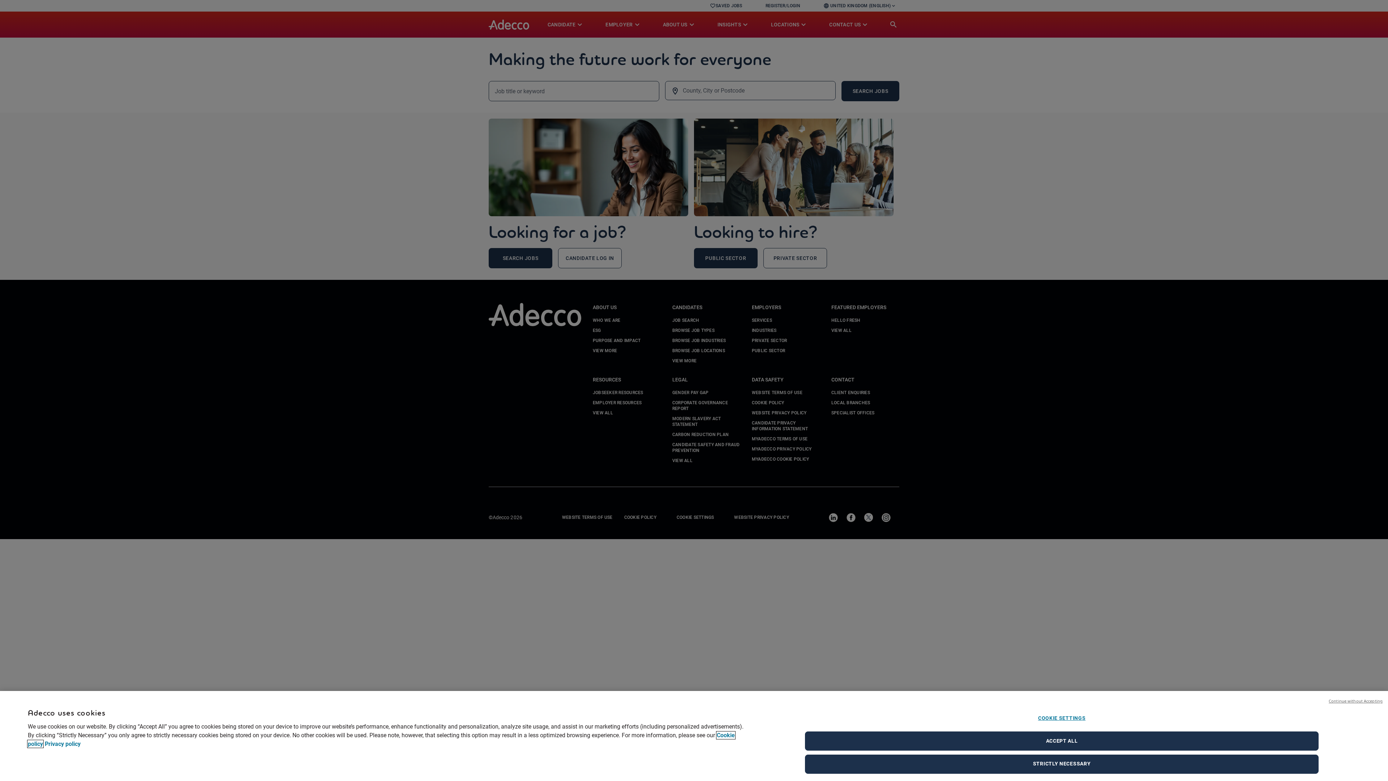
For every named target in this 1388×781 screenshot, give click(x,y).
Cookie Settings (1062, 718)
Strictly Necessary (1062, 764)
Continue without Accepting (1356, 701)
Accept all (1062, 741)
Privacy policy (63, 744)
